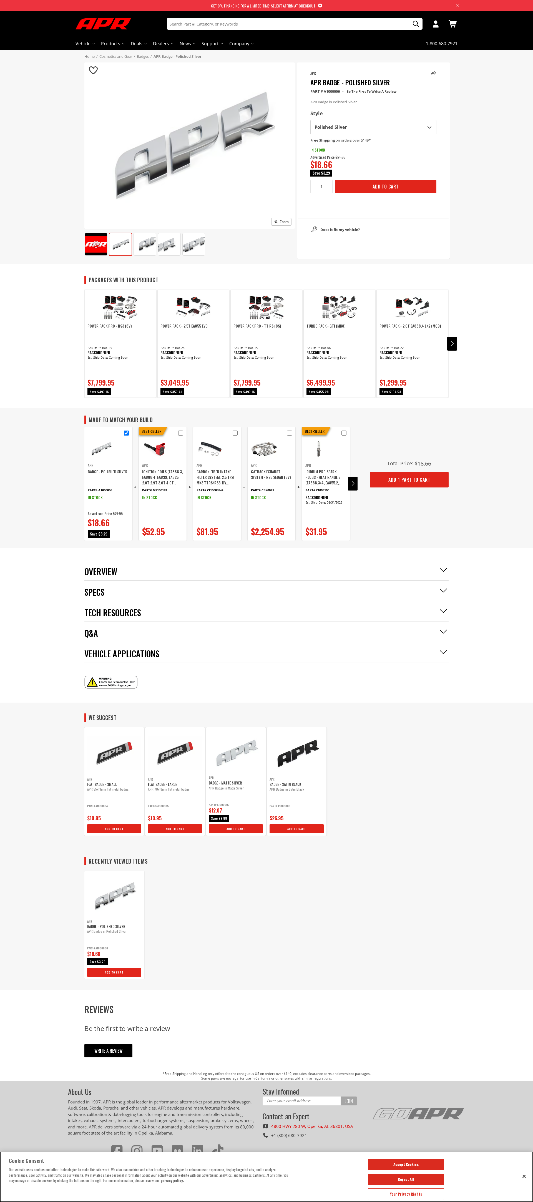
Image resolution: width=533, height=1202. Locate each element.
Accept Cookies (406, 1164)
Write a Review (108, 1050)
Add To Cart (386, 186)
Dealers (161, 44)
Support (210, 44)
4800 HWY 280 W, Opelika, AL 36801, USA (312, 1126)
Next (452, 344)
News (185, 44)
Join (349, 1101)
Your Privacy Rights (406, 1194)
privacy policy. (172, 1180)
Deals (136, 44)
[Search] (414, 24)
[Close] (524, 1176)
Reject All (406, 1179)
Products (110, 44)
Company (239, 44)
